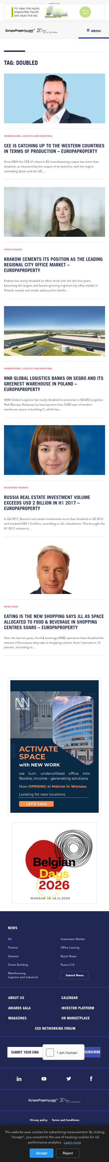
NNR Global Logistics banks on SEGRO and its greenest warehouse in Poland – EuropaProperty (53, 383)
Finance (13, 947)
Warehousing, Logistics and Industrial (28, 136)
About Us (16, 997)
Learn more (72, 1142)
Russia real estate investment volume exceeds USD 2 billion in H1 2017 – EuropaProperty (47, 502)
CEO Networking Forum (55, 1028)
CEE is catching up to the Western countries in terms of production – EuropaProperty (54, 148)
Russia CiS (67, 964)
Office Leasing (13, 249)
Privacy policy (39, 1120)
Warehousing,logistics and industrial (23, 975)
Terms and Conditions (65, 1120)
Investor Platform (77, 1007)
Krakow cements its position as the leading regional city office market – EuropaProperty (53, 264)
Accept (41, 1153)
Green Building (18, 964)
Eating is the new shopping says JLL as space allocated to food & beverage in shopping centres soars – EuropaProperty (54, 622)
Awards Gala (19, 1007)
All (10, 939)
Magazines (17, 1018)
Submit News (74, 975)
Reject (68, 1153)
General (13, 956)
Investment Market (16, 487)
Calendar (69, 997)
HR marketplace (75, 1018)
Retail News (11, 606)
